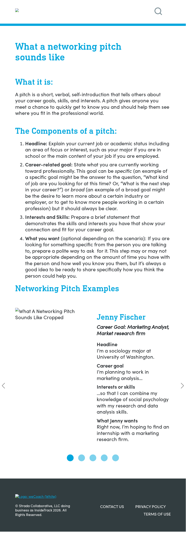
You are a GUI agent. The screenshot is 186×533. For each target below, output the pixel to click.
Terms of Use (157, 513)
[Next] (182, 386)
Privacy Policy (150, 506)
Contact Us (112, 506)
